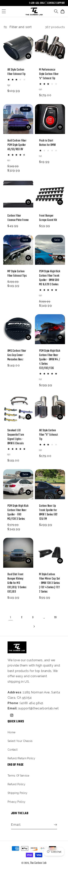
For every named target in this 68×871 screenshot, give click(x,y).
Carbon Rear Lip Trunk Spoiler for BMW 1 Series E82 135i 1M (48, 512)
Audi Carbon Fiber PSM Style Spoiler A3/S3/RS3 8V (16, 144)
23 (55, 617)
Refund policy (16, 784)
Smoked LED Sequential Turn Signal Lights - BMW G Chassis (15, 437)
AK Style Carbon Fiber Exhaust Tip (16, 72)
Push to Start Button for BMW (47, 142)
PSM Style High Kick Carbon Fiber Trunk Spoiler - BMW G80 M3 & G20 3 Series (49, 278)
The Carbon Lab (38, 863)
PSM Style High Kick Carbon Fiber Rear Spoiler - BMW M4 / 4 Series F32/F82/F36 (49, 360)
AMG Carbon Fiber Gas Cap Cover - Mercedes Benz (16, 355)
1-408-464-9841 (37, 3)
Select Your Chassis (20, 740)
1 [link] (10, 617)
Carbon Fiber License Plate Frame (18, 218)
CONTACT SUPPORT (56, 3)
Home (11, 732)
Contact (12, 749)
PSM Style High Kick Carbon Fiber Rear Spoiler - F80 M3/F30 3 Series (18, 512)
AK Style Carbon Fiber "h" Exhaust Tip (48, 434)
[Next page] (34, 626)
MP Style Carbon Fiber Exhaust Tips (17, 273)
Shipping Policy (18, 792)
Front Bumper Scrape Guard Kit (48, 218)
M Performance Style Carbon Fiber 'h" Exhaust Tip (48, 74)
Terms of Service (18, 775)
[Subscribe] (54, 825)
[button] (4, 11)
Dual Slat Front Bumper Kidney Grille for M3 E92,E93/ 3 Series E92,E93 (16, 583)
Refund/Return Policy (21, 758)
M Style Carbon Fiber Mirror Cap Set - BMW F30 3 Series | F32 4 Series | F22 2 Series (49, 583)
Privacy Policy (16, 801)
